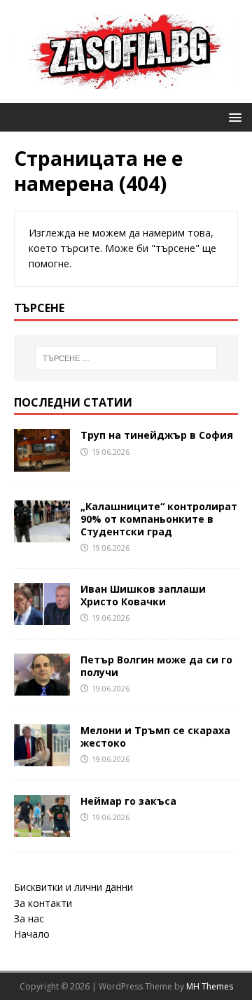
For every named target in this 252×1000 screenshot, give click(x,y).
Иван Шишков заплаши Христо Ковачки (143, 595)
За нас (29, 918)
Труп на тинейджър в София (156, 435)
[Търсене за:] (126, 358)
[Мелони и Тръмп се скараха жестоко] (42, 758)
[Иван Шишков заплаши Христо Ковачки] (42, 616)
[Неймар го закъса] (42, 829)
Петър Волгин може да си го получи (156, 666)
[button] (232, 116)
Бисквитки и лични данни (73, 887)
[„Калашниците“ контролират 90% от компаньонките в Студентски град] (42, 533)
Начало (32, 934)
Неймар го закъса (128, 801)
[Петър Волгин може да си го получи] (42, 687)
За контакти (43, 903)
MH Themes (209, 986)
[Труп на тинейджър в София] (42, 463)
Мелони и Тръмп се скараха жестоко (155, 736)
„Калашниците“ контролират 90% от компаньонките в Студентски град (158, 519)
